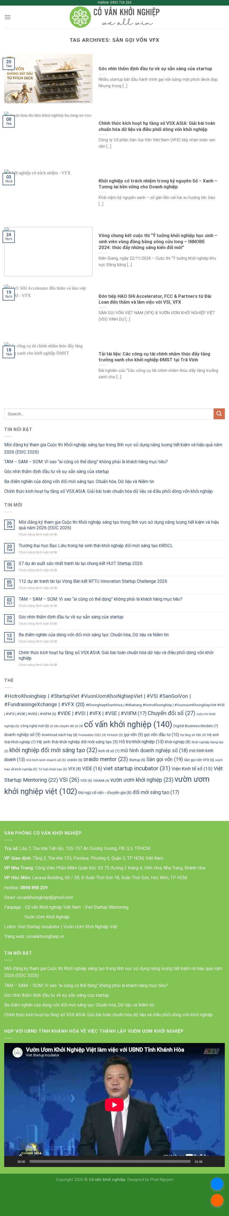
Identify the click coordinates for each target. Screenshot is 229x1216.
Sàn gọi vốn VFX (199, 760)
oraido (74, 760)
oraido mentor (106, 759)
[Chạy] (11, 1161)
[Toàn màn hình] (217, 1161)
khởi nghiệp (177, 742)
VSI (69, 779)
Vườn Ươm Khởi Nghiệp (46, 917)
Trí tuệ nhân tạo (52, 769)
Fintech (115, 735)
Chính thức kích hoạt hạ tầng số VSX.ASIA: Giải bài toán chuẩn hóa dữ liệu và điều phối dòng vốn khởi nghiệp (108, 491)
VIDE (92, 768)
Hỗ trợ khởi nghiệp (141, 741)
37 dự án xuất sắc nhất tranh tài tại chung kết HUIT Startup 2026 (80, 563)
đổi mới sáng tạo (156, 792)
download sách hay (59, 735)
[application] (114, 1105)
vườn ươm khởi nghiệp (141, 780)
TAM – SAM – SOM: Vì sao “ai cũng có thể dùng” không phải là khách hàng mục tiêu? (86, 461)
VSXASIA (101, 781)
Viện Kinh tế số (192, 768)
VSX (86, 780)
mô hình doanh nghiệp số (154, 750)
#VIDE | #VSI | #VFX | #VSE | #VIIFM (102, 713)
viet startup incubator (136, 768)
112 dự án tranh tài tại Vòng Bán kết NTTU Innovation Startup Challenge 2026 (93, 581)
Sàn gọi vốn (164, 759)
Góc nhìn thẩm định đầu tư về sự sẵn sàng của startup (56, 471)
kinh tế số (109, 751)
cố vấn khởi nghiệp (128, 724)
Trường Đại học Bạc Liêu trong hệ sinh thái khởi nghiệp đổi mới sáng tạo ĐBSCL (96, 545)
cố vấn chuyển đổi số (66, 726)
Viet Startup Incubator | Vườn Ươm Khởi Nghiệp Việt (67, 926)
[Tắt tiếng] (208, 1161)
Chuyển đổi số (171, 713)
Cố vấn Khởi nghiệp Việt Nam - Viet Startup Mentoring (76, 907)
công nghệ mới (34, 726)
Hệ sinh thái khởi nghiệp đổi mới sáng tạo (77, 742)
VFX (74, 769)
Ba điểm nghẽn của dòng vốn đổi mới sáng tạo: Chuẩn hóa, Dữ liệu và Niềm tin (79, 481)
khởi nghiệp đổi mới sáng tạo (53, 750)
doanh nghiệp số (22, 734)
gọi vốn (133, 734)
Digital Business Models (195, 726)
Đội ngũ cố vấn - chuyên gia (105, 792)
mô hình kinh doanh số (46, 760)
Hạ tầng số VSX (193, 735)
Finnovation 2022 (92, 735)
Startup (137, 760)
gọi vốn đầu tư (161, 734)
